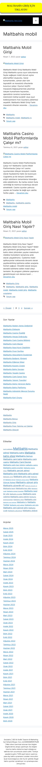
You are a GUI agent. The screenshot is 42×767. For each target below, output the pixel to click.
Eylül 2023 (7, 594)
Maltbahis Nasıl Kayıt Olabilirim (16, 348)
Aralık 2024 (8, 539)
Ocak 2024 (8, 579)
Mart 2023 (7, 615)
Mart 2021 (7, 703)
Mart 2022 (7, 659)
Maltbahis (10, 115)
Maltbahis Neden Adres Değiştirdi (18, 326)
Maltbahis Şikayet (11, 430)
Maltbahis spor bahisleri (9, 502)
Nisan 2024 (8, 568)
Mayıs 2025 (8, 528)
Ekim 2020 (7, 721)
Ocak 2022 (8, 666)
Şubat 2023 (8, 619)
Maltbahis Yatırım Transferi (14, 380)
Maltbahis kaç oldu (23, 488)
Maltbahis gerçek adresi (18, 470)
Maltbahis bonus (24, 456)
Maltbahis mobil (13, 118)
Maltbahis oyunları (16, 494)
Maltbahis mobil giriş (18, 290)
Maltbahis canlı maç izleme (14, 465)
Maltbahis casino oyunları (13, 468)
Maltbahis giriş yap (22, 476)
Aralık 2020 (8, 714)
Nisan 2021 (8, 699)
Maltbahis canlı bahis (12, 459)
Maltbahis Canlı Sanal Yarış (15, 377)
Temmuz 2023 (9, 601)
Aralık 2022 (8, 626)
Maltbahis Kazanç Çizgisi (14, 366)
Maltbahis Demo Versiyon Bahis (17, 384)
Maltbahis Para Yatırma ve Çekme (18, 426)
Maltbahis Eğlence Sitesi (13, 362)
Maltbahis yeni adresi (17, 505)
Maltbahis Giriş (12, 283)
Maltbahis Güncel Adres (22, 479)
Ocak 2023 (8, 623)
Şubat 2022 (8, 663)
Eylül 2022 (7, 637)
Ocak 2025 (8, 535)
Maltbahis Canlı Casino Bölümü (16, 340)
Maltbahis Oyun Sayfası (13, 351)
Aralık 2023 (8, 583)
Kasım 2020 (8, 717)
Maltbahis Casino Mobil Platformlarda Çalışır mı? (20, 138)
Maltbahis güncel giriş (27, 482)
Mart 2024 (7, 572)
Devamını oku (22, 193)
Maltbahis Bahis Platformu (14, 387)
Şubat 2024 (8, 575)
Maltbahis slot (30, 499)
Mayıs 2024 (8, 565)
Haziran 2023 (9, 605)
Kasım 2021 (8, 674)
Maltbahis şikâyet (30, 511)
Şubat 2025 (8, 532)
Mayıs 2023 (8, 608)
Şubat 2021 (8, 706)
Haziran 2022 (9, 648)
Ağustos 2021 (9, 685)
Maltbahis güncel (10, 479)
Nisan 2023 (8, 612)
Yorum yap (10, 121)
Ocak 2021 (7, 710)
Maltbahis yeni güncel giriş (15, 508)
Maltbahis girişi (8, 477)
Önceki (7, 308)
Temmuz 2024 (9, 557)
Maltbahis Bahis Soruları (13, 369)
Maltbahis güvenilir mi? (14, 485)
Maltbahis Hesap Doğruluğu (15, 337)
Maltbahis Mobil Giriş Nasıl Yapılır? (19, 224)
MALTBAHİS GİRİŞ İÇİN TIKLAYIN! (21, 7)
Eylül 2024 (7, 550)
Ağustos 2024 (9, 554)
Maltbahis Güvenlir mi (31, 486)
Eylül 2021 (7, 681)
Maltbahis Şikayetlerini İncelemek (17, 355)
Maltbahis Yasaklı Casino (14, 373)
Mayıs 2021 (8, 695)
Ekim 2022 (7, 634)
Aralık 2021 (8, 670)
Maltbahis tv (26, 118)
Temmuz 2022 (9, 645)
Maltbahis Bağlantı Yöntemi (15, 358)
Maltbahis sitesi (18, 499)
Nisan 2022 (8, 655)
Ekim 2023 (7, 590)
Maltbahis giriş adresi (28, 473)
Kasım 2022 (8, 630)
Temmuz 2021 (9, 688)
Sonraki (28, 308)
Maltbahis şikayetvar (15, 511)
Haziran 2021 (9, 692)
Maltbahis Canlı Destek (20, 462)
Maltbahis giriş (22, 287)
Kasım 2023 (8, 586)
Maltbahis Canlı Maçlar (13, 344)
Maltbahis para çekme (19, 497)
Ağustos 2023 (9, 597)
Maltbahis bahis (17, 452)
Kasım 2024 (8, 543)
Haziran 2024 (9, 561)
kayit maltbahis (8, 449)
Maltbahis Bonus (10, 419)
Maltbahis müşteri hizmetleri (15, 491)
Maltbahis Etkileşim (11, 329)
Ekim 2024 (7, 546)
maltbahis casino (23, 203)
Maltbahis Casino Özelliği (14, 333)
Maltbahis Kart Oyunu (12, 398)
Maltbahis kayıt (9, 488)
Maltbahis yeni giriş (31, 505)
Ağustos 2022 (9, 641)
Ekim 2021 (7, 677)
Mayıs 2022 (8, 652)
